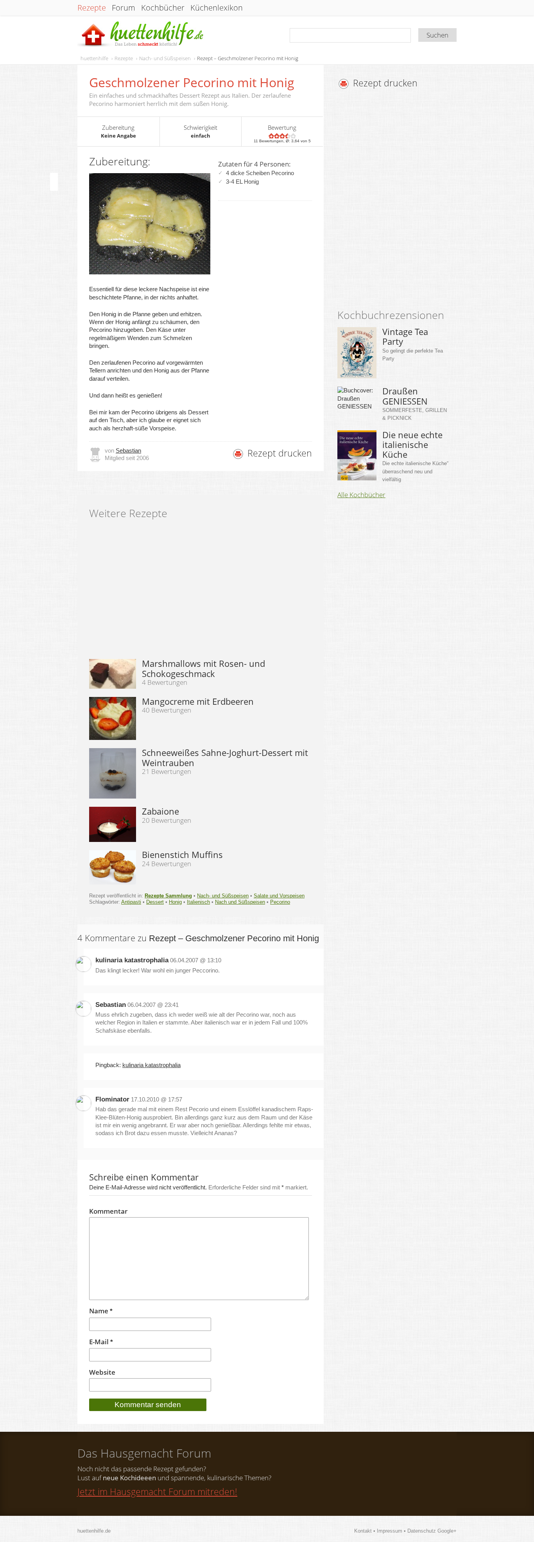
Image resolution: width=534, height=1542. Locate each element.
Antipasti (131, 902)
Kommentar (108, 1211)
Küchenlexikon (216, 8)
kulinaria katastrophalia (131, 960)
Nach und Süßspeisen (240, 902)
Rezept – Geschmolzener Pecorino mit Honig (247, 58)
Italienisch (198, 902)
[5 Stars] (293, 135)
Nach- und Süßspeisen (165, 58)
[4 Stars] (287, 135)
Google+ (447, 1531)
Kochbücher (163, 8)
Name (101, 1311)
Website (102, 1372)
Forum (123, 8)
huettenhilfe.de (94, 1531)
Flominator (112, 1099)
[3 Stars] (282, 135)
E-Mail (101, 1342)
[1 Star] (271, 135)
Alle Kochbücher (361, 495)
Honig (175, 902)
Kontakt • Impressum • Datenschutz (395, 1531)
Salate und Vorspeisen (279, 896)
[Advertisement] (403, 201)
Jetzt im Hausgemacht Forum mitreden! (157, 1491)
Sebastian (128, 450)
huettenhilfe (94, 58)
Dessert (155, 902)
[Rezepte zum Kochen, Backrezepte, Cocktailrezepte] (141, 34)
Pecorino (280, 902)
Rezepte (91, 8)
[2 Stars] (277, 135)
